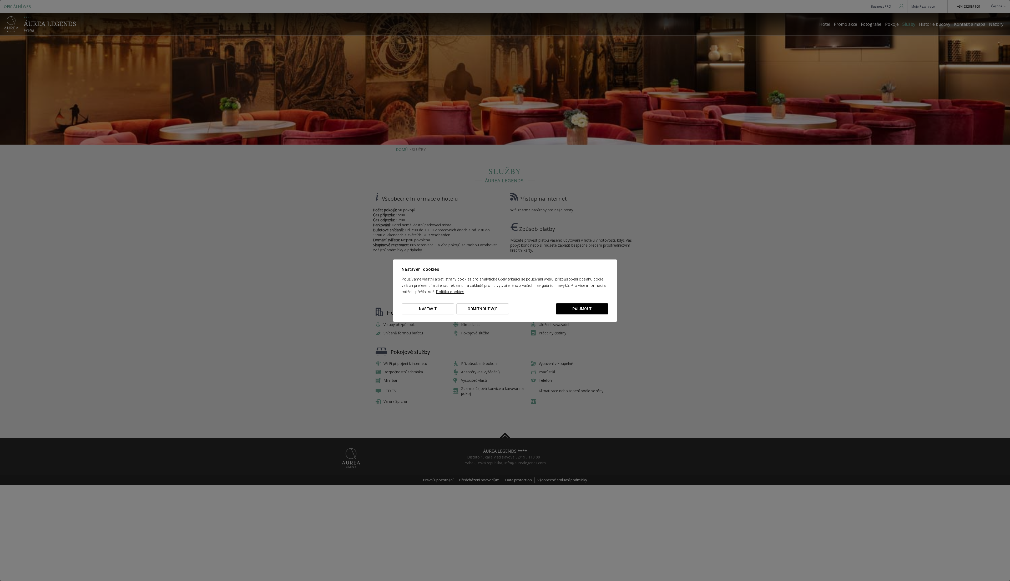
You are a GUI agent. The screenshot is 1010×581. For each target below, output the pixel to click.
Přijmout (582, 309)
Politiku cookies (450, 292)
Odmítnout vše (482, 309)
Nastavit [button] (428, 309)
